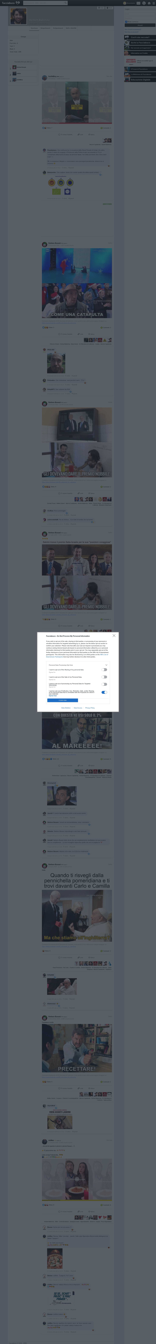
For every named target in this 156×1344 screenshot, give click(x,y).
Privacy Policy (90, 708)
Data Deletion (66, 708)
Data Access (78, 708)
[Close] (115, 636)
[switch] (104, 669)
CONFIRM (63, 700)
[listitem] (78, 665)
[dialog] (78, 672)
